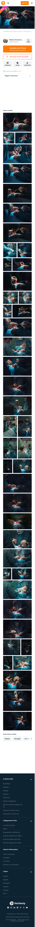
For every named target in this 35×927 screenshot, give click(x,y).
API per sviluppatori (9, 913)
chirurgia (17, 850)
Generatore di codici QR (11, 925)
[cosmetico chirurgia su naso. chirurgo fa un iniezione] (10, 466)
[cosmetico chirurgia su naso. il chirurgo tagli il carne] (17, 121)
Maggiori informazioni (11, 75)
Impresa (6, 906)
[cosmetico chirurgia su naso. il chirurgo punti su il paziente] (17, 812)
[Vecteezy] (3, 3)
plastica (7, 850)
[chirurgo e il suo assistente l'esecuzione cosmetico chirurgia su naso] (17, 386)
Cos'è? (19, 71)
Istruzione (6, 909)
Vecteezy (6, 899)
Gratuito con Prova (17, 49)
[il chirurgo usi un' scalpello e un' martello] (17, 445)
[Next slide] (27, 850)
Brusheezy (6, 895)
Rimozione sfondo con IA (11, 922)
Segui (28, 42)
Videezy (5, 902)
